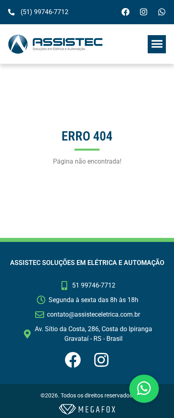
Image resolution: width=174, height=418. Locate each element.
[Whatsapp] (162, 12)
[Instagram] (144, 12)
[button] (157, 44)
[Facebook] (125, 12)
